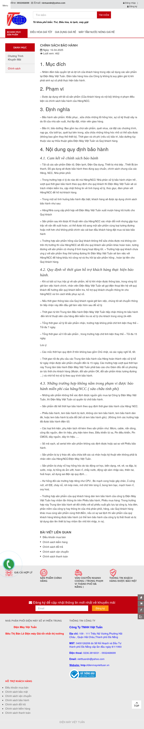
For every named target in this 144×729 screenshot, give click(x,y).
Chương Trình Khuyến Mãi (15, 57)
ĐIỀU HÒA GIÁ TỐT (41, 32)
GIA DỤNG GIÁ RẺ (65, 32)
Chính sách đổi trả (53, 546)
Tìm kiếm (104, 14)
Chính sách (14, 68)
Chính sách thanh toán (55, 556)
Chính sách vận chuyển (56, 551)
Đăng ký (133, 6)
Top (136, 705)
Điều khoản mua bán (54, 537)
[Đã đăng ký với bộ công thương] (82, 674)
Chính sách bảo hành (17, 700)
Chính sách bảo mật (16, 691)
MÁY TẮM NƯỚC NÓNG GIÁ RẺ (97, 32)
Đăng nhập (130, 2)
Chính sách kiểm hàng (55, 542)
